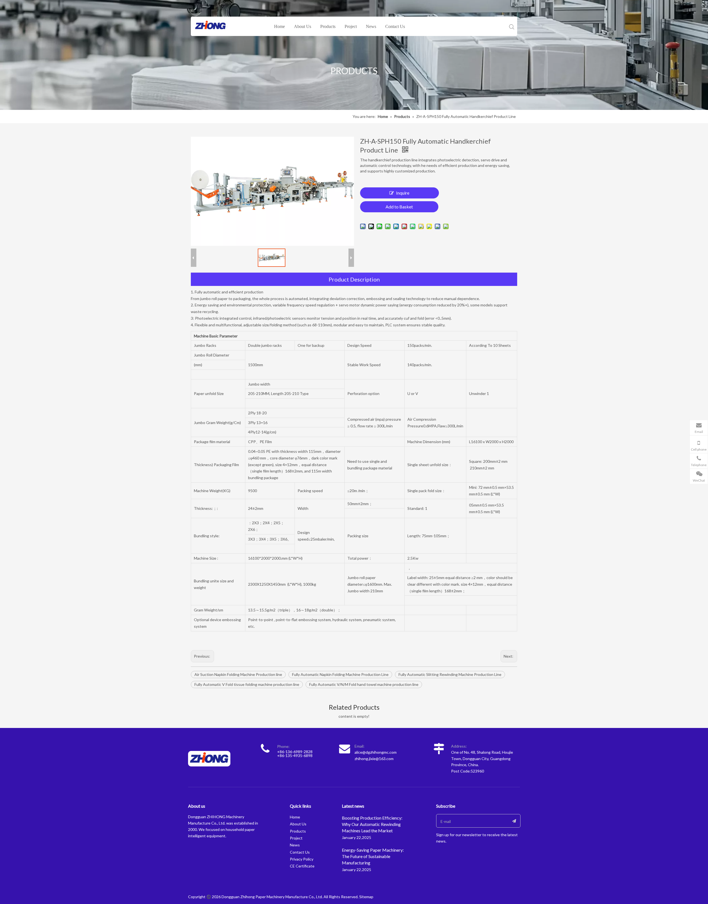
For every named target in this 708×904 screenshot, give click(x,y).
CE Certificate (302, 866)
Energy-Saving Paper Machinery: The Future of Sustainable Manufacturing (373, 856)
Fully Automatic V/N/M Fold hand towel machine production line (363, 684)
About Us (302, 26)
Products (327, 26)
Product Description (354, 279)
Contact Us (395, 26)
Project (351, 26)
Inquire (402, 192)
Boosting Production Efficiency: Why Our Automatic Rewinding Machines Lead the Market (372, 824)
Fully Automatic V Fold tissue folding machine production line (246, 684)
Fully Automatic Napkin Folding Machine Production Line (340, 674)
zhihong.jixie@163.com (374, 758)
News (371, 26)
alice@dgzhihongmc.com (376, 752)
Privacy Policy (301, 859)
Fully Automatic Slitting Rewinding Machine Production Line (450, 674)
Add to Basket (399, 206)
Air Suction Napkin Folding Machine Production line (238, 674)
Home (279, 26)
